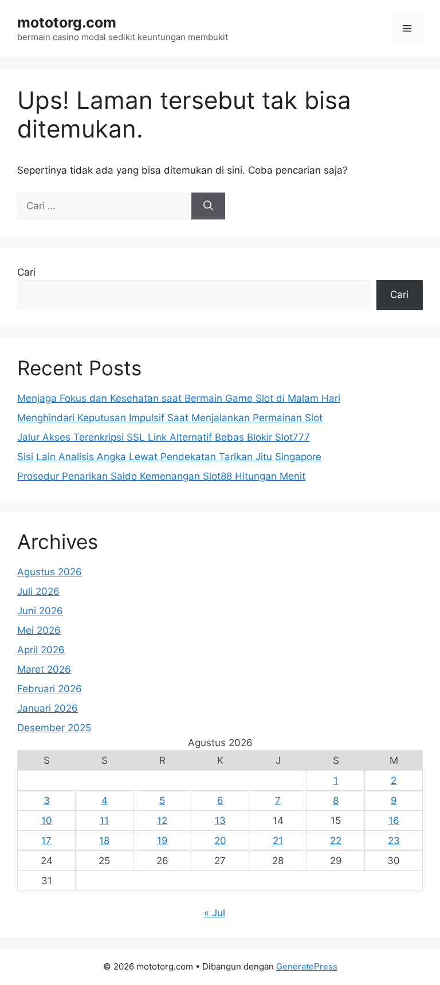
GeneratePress (306, 966)
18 (104, 840)
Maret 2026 (44, 669)
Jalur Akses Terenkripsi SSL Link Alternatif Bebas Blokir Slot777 (163, 437)
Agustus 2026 (49, 572)
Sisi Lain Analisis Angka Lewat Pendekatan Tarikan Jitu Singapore (169, 456)
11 (104, 820)
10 (46, 820)
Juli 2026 (38, 591)
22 (335, 840)
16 (393, 820)
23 (394, 840)
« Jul (214, 913)
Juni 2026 (40, 611)
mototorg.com (66, 22)
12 (162, 820)
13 (220, 820)
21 (278, 840)
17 (46, 840)
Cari (26, 272)
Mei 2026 (39, 630)
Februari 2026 (49, 688)
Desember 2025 (54, 727)
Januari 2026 (47, 708)
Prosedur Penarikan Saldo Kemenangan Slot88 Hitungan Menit (161, 476)
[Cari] (208, 206)
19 (162, 840)
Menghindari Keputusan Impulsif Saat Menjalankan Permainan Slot (170, 417)
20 (220, 840)
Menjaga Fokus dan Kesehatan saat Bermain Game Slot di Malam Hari (178, 398)
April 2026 (41, 650)
